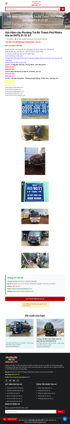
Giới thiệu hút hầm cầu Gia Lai (15, 390)
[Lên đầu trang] (67, 413)
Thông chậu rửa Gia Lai (44, 396)
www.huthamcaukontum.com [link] (14, 93)
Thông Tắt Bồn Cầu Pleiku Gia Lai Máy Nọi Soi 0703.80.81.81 (49, 340)
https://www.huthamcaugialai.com (35, 422)
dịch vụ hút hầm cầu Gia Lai (14, 396)
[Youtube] (14, 380)
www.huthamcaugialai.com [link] (13, 89)
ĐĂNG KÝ (60, 411)
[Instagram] (17, 380)
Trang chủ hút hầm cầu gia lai (15, 388)
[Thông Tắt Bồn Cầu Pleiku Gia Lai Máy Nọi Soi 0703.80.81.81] (50, 328)
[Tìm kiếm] (58, 9)
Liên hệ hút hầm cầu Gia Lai (14, 401)
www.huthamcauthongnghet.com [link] (15, 95)
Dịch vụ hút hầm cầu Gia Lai (35, 299)
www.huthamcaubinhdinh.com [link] (14, 87)
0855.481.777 (16, 286)
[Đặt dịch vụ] (62, 9)
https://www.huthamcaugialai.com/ (23, 291)
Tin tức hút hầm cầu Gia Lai (14, 398)
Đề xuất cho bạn (35, 315)
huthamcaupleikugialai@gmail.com (21, 288)
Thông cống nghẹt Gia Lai (45, 388)
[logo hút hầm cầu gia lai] (35, 359)
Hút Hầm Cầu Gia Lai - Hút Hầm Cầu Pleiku (25, 281)
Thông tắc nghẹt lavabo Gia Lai (46, 393)
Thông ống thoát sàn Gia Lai (45, 398)
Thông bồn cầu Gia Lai (44, 390)
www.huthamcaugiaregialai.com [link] (14, 91)
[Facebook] (6, 380)
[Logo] (36, 3)
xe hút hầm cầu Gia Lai (13, 393)
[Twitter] (10, 380)
